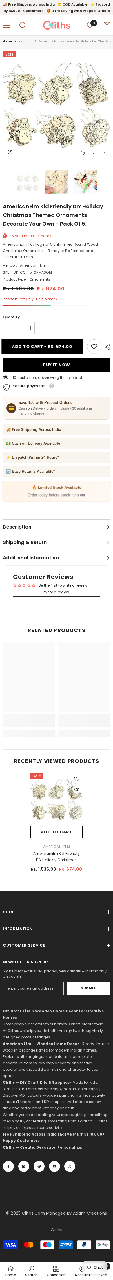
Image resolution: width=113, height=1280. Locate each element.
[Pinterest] (39, 1166)
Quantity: (12, 317)
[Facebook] (8, 1166)
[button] (94, 153)
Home (7, 41)
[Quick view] (76, 789)
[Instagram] (23, 1166)
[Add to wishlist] (76, 779)
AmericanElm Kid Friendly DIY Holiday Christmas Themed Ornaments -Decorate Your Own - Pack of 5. (56, 857)
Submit (88, 988)
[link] (94, 346)
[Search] (22, 25)
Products (25, 41)
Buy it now (56, 365)
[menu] (6, 25)
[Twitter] (69, 1166)
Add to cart (56, 832)
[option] (56, 105)
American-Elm (33, 265)
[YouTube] (54, 1166)
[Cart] (107, 25)
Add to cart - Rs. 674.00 (45, 346)
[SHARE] (105, 347)
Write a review (56, 592)
